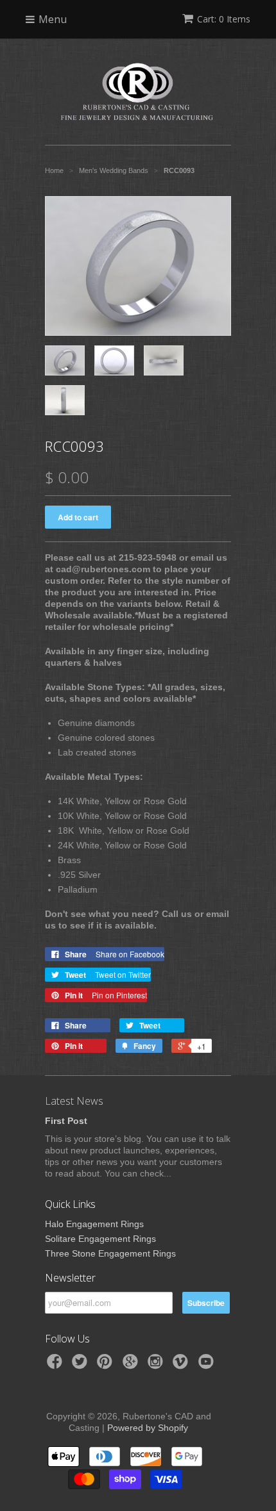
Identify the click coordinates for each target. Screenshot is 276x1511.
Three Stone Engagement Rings (110, 1253)
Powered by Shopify (147, 1428)
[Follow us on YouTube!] (208, 1365)
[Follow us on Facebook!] (56, 1365)
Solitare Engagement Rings (100, 1239)
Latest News (74, 1101)
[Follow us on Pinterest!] (106, 1365)
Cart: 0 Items (223, 19)
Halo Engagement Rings (94, 1224)
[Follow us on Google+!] (132, 1365)
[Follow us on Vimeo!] (182, 1365)
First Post (66, 1121)
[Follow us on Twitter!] (81, 1365)
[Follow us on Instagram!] (157, 1365)
